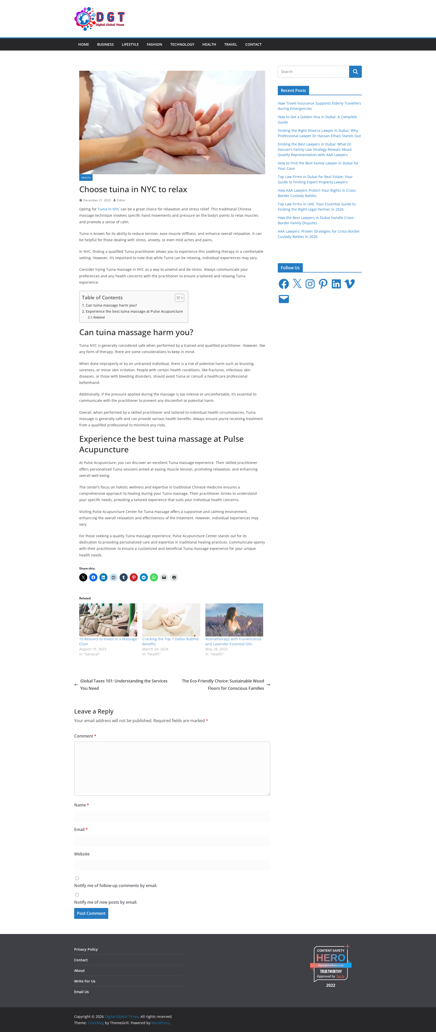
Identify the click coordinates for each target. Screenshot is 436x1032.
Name (81, 805)
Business (105, 44)
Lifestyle (130, 44)
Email (81, 829)
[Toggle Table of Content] (177, 297)
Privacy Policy (86, 949)
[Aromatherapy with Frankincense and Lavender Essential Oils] (234, 619)
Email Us (81, 991)
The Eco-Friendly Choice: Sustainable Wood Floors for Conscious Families (223, 684)
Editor (121, 200)
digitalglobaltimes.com (330, 965)
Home (83, 44)
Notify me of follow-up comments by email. (115, 885)
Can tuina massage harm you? (111, 305)
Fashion (154, 44)
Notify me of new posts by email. (105, 902)
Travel (230, 44)
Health (209, 44)
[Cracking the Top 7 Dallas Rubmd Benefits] (171, 619)
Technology (182, 44)
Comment (85, 736)
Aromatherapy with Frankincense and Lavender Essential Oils (233, 641)
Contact (253, 44)
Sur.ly (340, 976)
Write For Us (84, 981)
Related (99, 317)
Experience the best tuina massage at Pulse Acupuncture (134, 311)
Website (82, 854)
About (79, 970)
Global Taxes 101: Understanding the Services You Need (124, 684)
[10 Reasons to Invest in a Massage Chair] (108, 619)
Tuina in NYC (109, 209)
